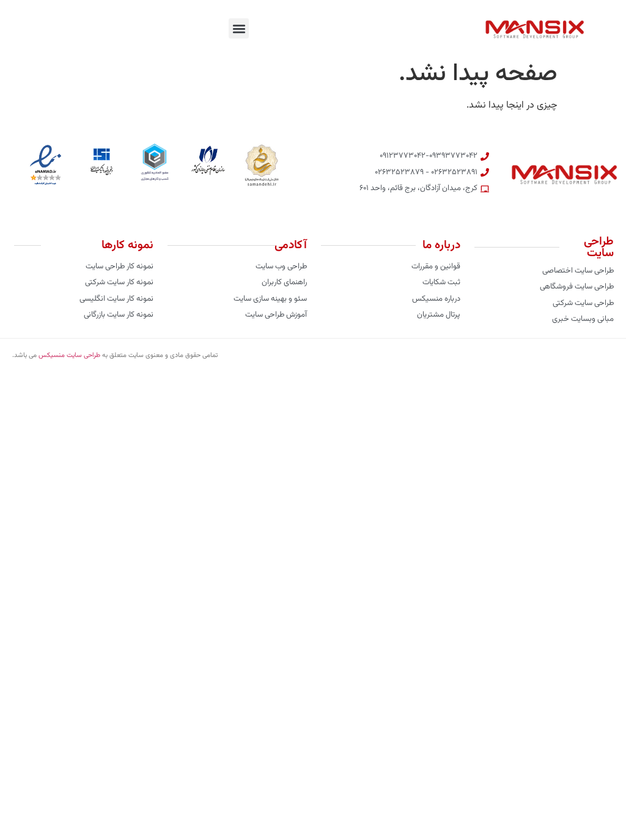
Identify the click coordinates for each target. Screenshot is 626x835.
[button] (239, 28)
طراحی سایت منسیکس (69, 355)
